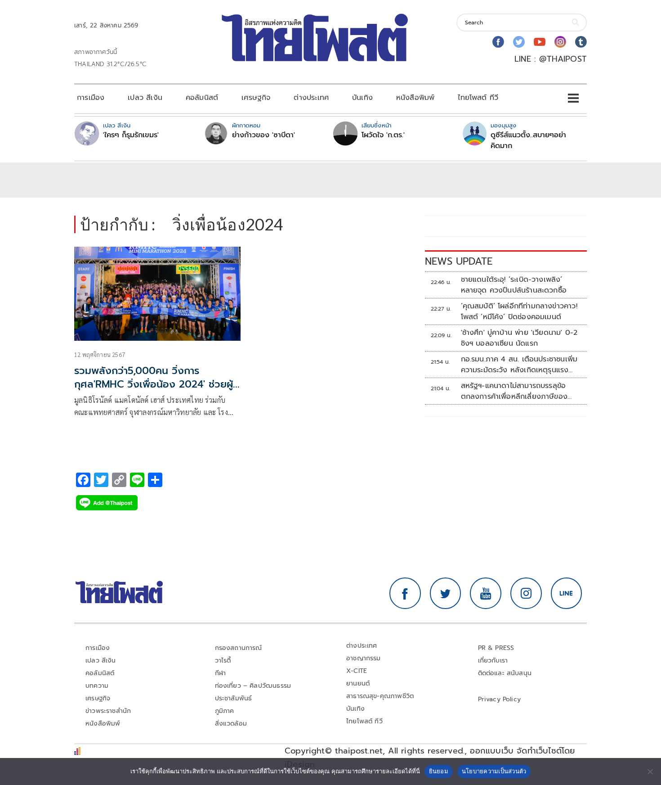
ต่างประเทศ (311, 97)
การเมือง (90, 97)
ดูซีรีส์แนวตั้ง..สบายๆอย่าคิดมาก (528, 140)
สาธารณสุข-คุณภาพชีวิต (380, 696)
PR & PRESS (496, 648)
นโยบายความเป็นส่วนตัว (494, 771)
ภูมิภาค (224, 711)
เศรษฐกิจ (255, 97)
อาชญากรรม (363, 658)
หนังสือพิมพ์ (415, 97)
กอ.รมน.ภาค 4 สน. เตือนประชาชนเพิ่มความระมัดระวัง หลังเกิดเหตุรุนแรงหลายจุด (519, 364)
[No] (649, 771)
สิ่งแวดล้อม (231, 723)
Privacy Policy (499, 699)
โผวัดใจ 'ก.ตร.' (383, 135)
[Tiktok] (581, 42)
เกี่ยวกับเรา (493, 660)
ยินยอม (438, 771)
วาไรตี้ (223, 660)
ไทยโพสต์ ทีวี (478, 97)
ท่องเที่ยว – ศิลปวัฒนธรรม (253, 685)
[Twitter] (519, 42)
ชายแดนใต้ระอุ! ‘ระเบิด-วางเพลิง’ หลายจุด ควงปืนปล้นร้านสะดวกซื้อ (514, 285)
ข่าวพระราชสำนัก (108, 711)
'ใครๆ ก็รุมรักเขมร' (131, 135)
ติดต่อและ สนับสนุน (505, 673)
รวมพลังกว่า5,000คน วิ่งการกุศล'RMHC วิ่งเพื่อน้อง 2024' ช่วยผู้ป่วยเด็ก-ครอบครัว (153, 384)
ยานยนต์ (358, 683)
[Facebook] (498, 42)
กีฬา (220, 673)
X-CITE (356, 671)
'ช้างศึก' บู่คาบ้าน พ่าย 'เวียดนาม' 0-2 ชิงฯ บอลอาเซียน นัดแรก (519, 338)
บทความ (96, 685)
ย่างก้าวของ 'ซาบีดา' (263, 135)
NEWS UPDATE (458, 261)
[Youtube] (539, 42)
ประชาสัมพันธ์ (233, 698)
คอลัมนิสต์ (202, 97)
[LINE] (566, 593)
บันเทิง (362, 97)
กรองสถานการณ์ (238, 648)
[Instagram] (560, 42)
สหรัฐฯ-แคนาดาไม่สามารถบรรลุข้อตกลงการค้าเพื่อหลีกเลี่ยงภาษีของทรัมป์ (514, 391)
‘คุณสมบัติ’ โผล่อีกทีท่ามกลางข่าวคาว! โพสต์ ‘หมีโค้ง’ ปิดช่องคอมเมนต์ (519, 311)
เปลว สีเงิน (145, 97)
